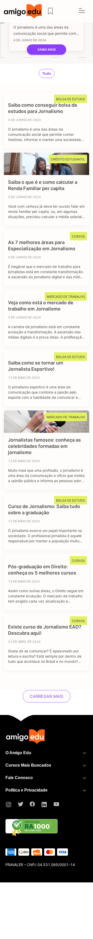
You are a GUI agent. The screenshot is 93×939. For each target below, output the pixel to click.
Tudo (46, 73)
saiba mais (46, 49)
